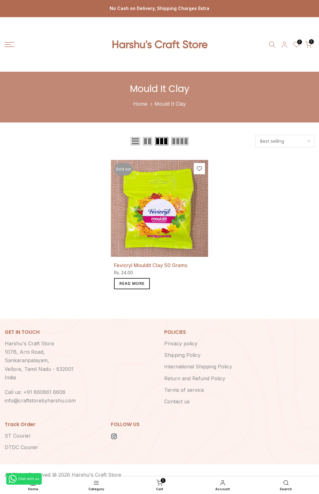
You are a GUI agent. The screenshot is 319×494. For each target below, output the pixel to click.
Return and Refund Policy (194, 378)
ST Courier (18, 436)
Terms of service (184, 390)
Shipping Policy (182, 355)
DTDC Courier (21, 447)
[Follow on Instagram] (114, 436)
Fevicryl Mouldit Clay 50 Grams (150, 265)
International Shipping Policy (198, 366)
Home (140, 104)
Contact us (177, 401)
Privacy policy (181, 343)
